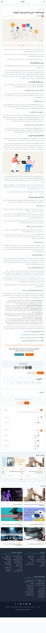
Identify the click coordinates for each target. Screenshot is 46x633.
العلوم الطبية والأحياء (7, 559)
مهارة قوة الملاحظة (19, 382)
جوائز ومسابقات (42, 566)
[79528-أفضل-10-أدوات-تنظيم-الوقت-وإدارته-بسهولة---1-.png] (16, 462)
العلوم (10, 566)
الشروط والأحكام (26, 607)
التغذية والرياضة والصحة (18, 571)
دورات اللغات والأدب (18, 557)
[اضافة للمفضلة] (30, 476)
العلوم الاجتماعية (8, 569)
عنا (35, 607)
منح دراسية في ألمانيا (41, 591)
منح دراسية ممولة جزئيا (41, 559)
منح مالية (43, 562)
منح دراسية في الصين (41, 595)
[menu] (44, 2)
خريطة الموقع (8, 607)
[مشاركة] (28, 476)
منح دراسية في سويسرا (30, 580)
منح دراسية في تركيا (41, 593)
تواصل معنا (20, 607)
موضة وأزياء (9, 561)
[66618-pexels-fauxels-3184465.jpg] (35, 462)
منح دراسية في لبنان (30, 586)
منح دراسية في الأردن (41, 581)
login (27, 403)
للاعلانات (32, 607)
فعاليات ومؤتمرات (31, 557)
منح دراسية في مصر (41, 590)
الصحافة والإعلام (8, 556)
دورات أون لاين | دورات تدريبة (17, 552)
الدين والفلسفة (8, 571)
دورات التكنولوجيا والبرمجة (17, 562)
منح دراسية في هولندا (41, 596)
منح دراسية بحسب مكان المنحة (39, 576)
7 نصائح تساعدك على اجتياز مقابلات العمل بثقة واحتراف (35, 472)
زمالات (33, 561)
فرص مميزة (43, 552)
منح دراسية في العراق (30, 593)
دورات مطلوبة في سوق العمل (17, 556)
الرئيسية (38, 607)
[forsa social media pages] (29, 604)
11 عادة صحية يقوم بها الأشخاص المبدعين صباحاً (30, 334)
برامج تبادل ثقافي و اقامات (29, 564)
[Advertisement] (23, 630)
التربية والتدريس (19, 569)
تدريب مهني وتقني (31, 562)
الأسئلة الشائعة (14, 607)
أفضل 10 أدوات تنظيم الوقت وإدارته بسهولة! (16, 472)
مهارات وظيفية (13, 382)
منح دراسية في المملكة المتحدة (40, 583)
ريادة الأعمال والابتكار (7, 562)
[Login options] (2, 2)
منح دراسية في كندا (41, 588)
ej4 (30, 331)
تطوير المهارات (39, 9)
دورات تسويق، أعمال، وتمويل (6, 557)
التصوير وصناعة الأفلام (18, 561)
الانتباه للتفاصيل (26, 382)
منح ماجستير (42, 556)
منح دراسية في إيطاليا (30, 588)
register (20, 403)
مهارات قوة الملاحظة (39, 382)
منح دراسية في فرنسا (30, 590)
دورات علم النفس (19, 564)
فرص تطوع (32, 559)
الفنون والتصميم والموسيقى (17, 559)
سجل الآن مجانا (29, 354)
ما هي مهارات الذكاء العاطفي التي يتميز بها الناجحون (30, 337)
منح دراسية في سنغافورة (30, 585)
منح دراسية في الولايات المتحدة (40, 580)
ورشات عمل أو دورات (30, 556)
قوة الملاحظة (32, 382)
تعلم (43, 9)
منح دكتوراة (43, 557)
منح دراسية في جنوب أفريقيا (29, 591)
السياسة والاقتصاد (8, 567)
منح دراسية (43, 564)
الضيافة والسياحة (8, 564)
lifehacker (27, 331)
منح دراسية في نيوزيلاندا (30, 595)
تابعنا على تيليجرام (19, 354)
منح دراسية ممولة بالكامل (40, 561)
